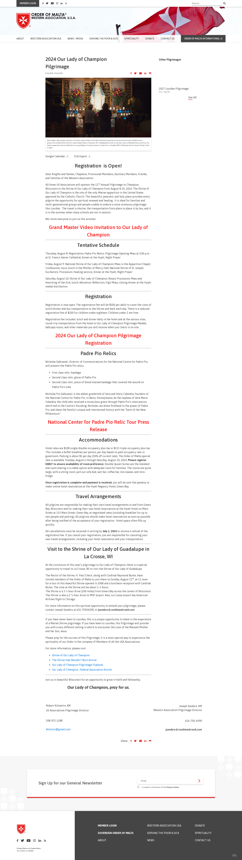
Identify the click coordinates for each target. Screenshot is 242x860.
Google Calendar (55, 156)
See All (192, 97)
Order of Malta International (202, 38)
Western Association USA (45, 38)
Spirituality (131, 38)
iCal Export (80, 156)
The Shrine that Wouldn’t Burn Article (74, 660)
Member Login (107, 825)
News (150, 840)
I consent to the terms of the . (160, 787)
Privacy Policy (173, 787)
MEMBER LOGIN (28, 3)
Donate (149, 38)
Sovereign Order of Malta (115, 833)
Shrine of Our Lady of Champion (71, 655)
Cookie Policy (36, 848)
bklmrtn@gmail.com (58, 729)
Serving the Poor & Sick (103, 38)
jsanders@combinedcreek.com (116, 609)
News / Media (75, 38)
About (20, 38)
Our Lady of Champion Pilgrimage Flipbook (77, 664)
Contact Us (168, 38)
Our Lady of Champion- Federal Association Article (82, 669)
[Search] (224, 3)
